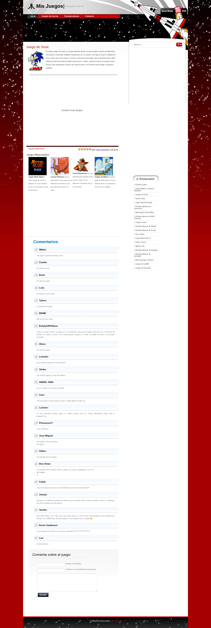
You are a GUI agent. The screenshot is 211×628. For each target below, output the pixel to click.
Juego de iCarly (142, 195)
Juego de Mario (101, 177)
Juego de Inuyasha (143, 268)
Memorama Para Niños (145, 212)
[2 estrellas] (82, 149)
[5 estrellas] (90, 149)
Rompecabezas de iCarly (146, 230)
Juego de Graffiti (142, 264)
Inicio (33, 16)
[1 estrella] (79, 149)
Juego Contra (141, 222)
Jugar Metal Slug (36, 177)
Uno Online (140, 234)
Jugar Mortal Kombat (144, 202)
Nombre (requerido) (73, 564)
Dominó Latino (141, 185)
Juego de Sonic (37, 47)
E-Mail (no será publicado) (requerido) (80, 569)
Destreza (40, 149)
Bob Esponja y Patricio (144, 260)
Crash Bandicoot (80, 173)
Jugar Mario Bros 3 (143, 238)
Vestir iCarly (140, 198)
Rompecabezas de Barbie (146, 226)
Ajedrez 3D (140, 246)
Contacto (89, 16)
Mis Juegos (49, 6)
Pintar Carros (141, 242)
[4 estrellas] (87, 149)
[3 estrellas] (84, 149)
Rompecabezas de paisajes (147, 250)
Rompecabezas (71, 16)
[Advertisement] (88, 28)
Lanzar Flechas (57, 177)
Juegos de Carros (50, 16)
